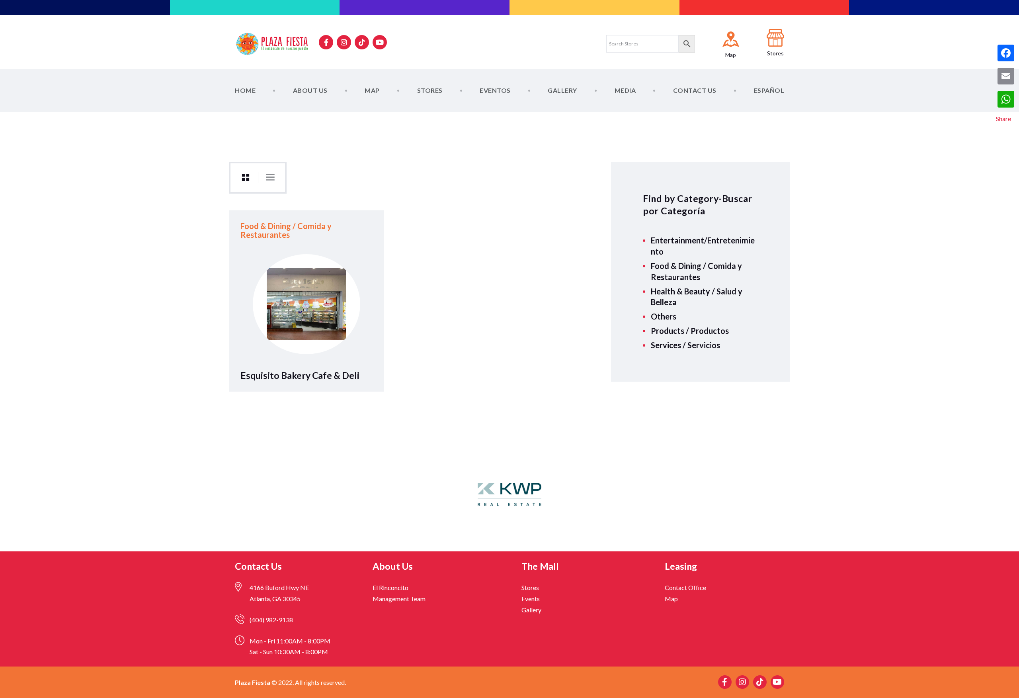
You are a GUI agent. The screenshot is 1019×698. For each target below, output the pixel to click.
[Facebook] (1005, 53)
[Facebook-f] (326, 42)
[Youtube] (380, 42)
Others (663, 316)
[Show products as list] (270, 177)
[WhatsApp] (1005, 99)
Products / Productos (690, 330)
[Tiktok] (362, 42)
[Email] (1005, 76)
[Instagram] (344, 42)
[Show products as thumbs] (245, 177)
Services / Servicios (685, 345)
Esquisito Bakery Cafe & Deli (299, 375)
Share (1003, 118)
